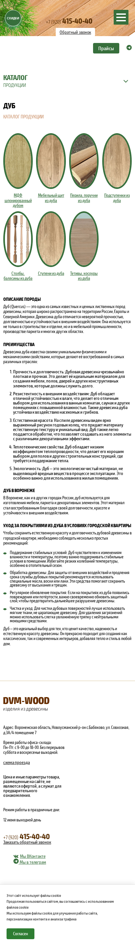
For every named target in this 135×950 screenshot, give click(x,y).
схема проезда (16, 762)
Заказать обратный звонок (27, 842)
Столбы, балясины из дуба (18, 276)
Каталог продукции (23, 116)
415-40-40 (69, 20)
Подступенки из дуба (117, 198)
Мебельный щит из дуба (51, 198)
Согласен (20, 933)
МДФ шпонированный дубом (18, 200)
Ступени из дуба (51, 273)
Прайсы (106, 48)
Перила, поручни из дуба (84, 198)
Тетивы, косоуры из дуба (84, 276)
